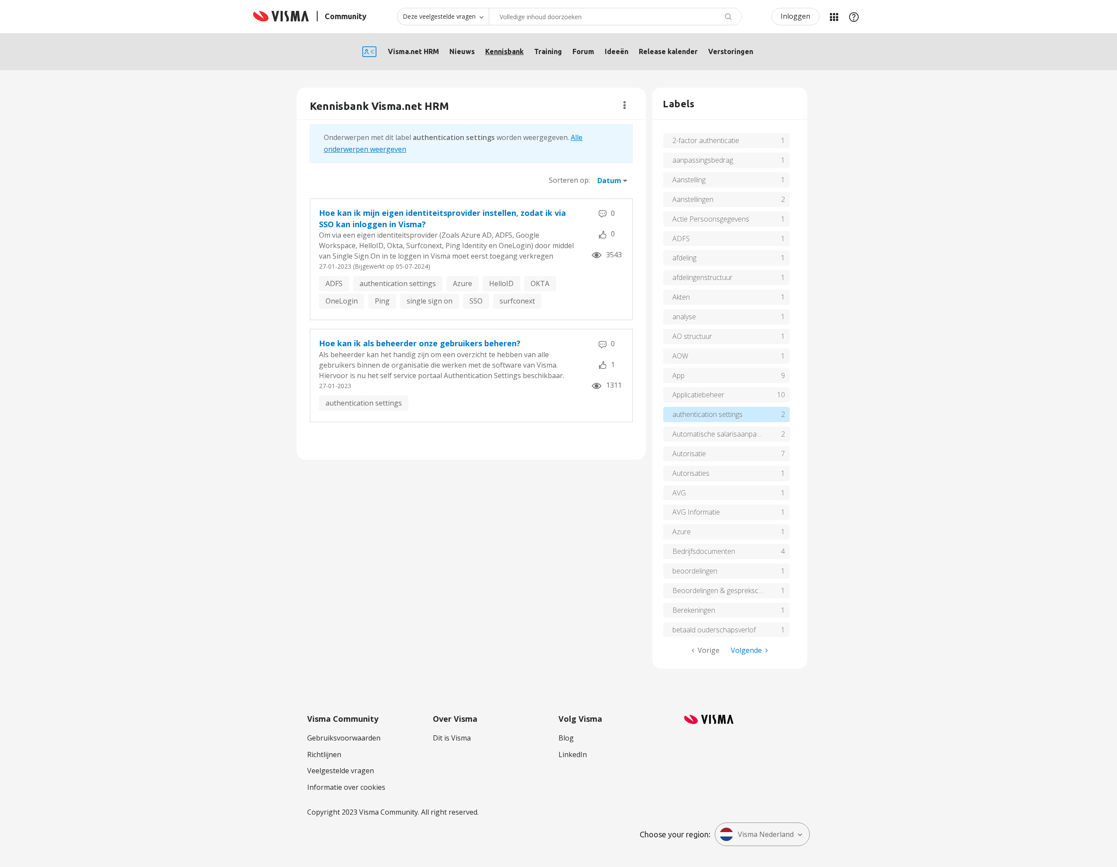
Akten (681, 297)
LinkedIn (572, 754)
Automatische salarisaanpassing (722, 434)
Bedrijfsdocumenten (703, 551)
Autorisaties (690, 473)
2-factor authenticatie (705, 140)
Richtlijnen (324, 754)
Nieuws (462, 51)
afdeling (684, 258)
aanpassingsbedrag (702, 160)
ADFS (334, 283)
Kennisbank (504, 51)
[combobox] (615, 16)
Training (548, 51)
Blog (566, 738)
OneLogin (342, 301)
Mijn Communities (834, 17)
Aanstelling (689, 179)
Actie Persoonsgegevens (710, 219)
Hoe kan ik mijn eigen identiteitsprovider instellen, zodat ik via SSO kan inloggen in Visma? (442, 218)
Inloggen (795, 16)
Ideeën (616, 51)
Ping (382, 301)
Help (854, 17)
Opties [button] (624, 105)
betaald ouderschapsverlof (714, 630)
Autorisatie (689, 453)
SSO (476, 301)
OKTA (540, 283)
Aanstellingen (692, 199)
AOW (680, 356)
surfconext (517, 301)
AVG (679, 493)
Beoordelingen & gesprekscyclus (723, 590)
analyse (684, 316)
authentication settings (398, 283)
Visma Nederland (766, 834)
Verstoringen (730, 51)
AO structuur (692, 336)
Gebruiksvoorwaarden (343, 738)
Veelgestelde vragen (340, 770)
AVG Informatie (696, 512)
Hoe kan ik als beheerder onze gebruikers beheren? (420, 343)
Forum (583, 51)
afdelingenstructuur (702, 277)
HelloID (501, 283)
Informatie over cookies (346, 787)
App (678, 375)
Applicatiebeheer (698, 394)
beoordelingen (694, 571)
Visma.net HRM (413, 51)
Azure (462, 283)
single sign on (429, 301)
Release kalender (668, 51)
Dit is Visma (452, 738)
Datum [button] (609, 180)
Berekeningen (693, 610)
